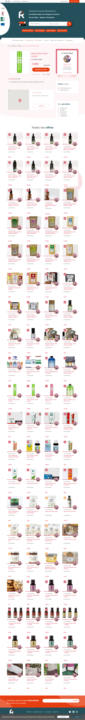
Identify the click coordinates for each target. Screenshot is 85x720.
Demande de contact (41, 69)
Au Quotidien (39, 40)
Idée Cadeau (51, 30)
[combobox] (57, 24)
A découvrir (47, 40)
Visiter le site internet (67, 72)
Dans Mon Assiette (29, 40)
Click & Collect (28, 30)
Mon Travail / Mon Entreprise (57, 40)
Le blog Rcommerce (16, 1)
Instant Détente (70, 40)
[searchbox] (55, 24)
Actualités (28, 711)
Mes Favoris (65, 1)
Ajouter (36, 74)
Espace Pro (56, 711)
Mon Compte (75, 1)
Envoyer (75, 700)
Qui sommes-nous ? (25, 1)
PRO (21, 22)
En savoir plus (63, 716)
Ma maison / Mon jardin (18, 40)
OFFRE (23, 24)
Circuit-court (62, 30)
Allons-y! (41, 105)
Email (61, 75)
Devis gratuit (39, 30)
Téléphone (74, 75)
